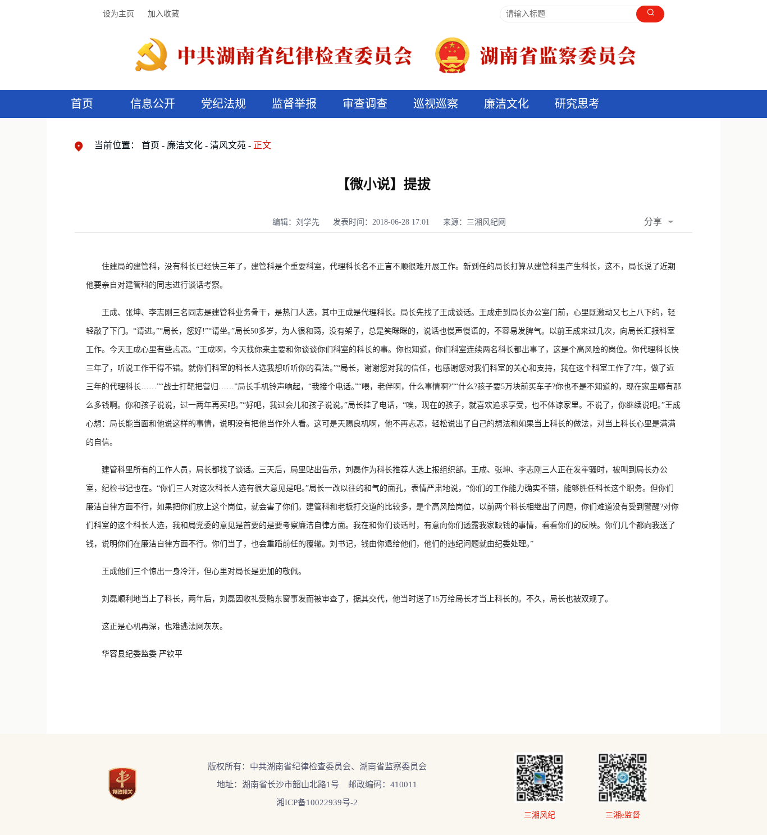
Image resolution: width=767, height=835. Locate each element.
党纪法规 (223, 104)
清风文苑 (228, 145)
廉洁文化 (185, 145)
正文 (262, 145)
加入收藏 (163, 14)
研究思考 (577, 104)
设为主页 (118, 14)
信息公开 (152, 104)
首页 (82, 104)
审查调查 (365, 104)
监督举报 (294, 104)
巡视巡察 (435, 104)
